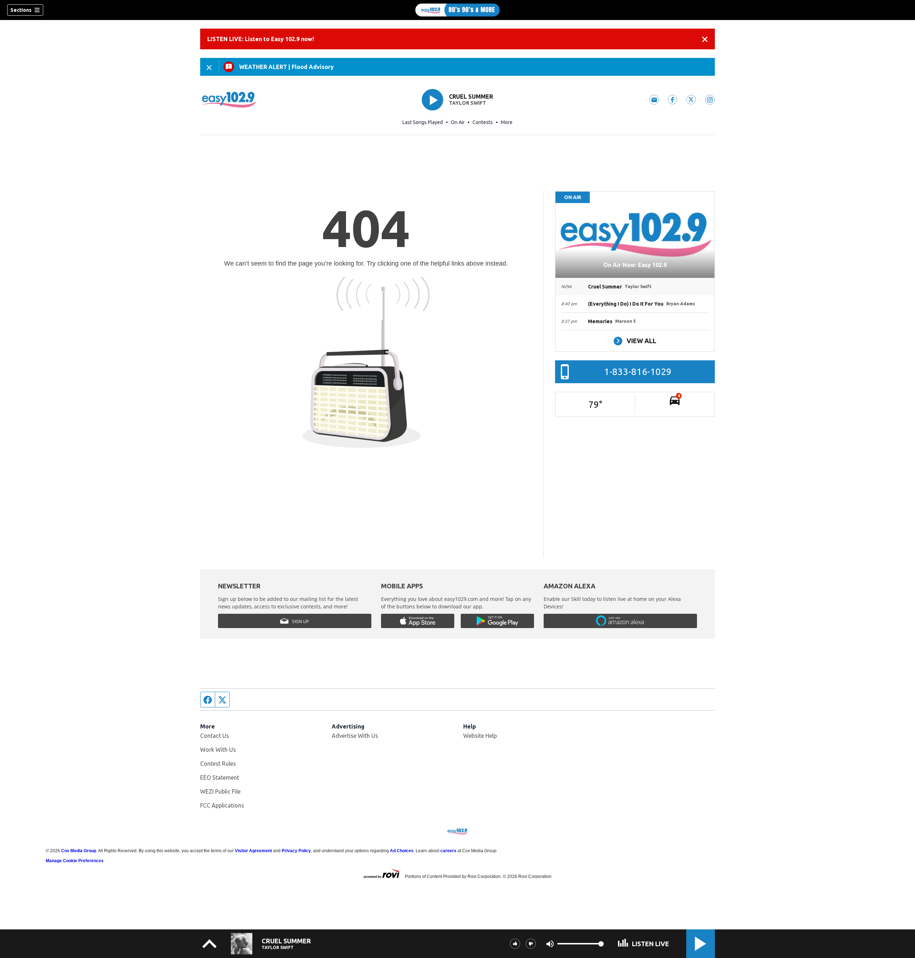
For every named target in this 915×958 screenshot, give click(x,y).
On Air (458, 122)
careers (448, 850)
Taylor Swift (467, 103)
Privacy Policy (296, 850)
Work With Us (218, 749)
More (507, 122)
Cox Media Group (78, 850)
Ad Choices (402, 850)
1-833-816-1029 (638, 371)
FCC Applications (222, 805)
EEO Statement (219, 777)
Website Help (480, 735)
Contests (483, 122)
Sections (20, 10)
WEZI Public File (220, 791)
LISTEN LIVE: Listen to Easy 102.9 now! (260, 39)
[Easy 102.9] (457, 10)
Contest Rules (218, 763)
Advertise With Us (355, 735)
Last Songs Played (422, 122)
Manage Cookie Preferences (75, 860)
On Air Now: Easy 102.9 (635, 265)
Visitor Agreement (253, 850)
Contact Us (214, 735)
